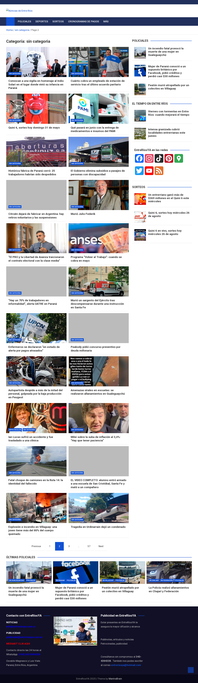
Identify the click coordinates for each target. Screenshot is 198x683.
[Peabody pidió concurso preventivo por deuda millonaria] (99, 328)
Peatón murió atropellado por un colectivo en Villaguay (168, 87)
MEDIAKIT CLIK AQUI (18, 643)
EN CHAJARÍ (154, 580)
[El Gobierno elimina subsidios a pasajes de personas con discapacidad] (99, 152)
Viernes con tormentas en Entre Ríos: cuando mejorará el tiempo (168, 113)
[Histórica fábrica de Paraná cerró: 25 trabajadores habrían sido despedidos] (36, 152)
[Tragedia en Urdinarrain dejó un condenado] (99, 508)
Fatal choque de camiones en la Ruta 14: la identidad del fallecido (35, 481)
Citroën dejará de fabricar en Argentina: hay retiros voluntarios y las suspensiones (36, 215)
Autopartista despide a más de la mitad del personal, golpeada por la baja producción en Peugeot (35, 394)
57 (89, 546)
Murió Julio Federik (83, 214)
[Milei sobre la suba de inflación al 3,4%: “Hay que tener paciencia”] (99, 418)
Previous (36, 546)
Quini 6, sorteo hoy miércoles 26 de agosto (168, 214)
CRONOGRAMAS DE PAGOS (83, 21)
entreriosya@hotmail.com (126, 665)
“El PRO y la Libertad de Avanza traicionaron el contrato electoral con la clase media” (36, 258)
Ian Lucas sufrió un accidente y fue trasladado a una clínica (30, 438)
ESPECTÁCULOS (15, 430)
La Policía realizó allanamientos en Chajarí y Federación (169, 589)
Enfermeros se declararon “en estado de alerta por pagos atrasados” (34, 348)
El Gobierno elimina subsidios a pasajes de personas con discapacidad (98, 172)
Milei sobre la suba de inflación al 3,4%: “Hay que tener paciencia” (95, 438)
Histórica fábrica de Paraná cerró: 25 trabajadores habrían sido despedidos (32, 172)
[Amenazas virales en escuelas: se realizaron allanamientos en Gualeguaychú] (99, 371)
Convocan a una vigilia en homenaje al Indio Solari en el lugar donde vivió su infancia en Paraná (36, 84)
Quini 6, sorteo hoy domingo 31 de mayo (34, 127)
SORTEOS (58, 21)
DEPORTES (42, 21)
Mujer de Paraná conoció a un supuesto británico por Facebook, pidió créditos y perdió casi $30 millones (167, 71)
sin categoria (15, 74)
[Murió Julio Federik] (99, 195)
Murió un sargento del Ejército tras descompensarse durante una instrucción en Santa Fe (97, 304)
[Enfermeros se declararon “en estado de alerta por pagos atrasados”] (36, 328)
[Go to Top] (191, 670)
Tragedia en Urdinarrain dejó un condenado (98, 527)
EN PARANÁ (60, 580)
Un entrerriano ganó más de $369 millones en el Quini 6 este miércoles (168, 198)
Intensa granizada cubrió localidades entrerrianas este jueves (166, 133)
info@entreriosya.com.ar (20, 626)
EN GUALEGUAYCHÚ (16, 580)
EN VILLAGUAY (108, 580)
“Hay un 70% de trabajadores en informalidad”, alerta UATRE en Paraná (32, 302)
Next (101, 546)
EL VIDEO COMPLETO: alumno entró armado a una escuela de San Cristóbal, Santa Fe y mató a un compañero (98, 483)
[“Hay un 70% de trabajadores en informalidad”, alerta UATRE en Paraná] (36, 281)
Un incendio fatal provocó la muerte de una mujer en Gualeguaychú (166, 52)
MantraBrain (115, 678)
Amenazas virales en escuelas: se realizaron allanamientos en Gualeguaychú (98, 392)
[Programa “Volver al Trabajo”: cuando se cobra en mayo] (99, 238)
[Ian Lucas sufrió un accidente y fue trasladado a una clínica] (36, 418)
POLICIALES (24, 21)
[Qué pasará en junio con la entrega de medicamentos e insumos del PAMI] (99, 109)
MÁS (106, 21)
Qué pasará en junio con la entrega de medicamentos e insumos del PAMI (95, 129)
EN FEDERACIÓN (167, 580)
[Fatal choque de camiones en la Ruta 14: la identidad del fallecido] (36, 461)
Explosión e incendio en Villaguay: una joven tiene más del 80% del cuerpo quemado (32, 530)
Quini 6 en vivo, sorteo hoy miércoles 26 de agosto (165, 232)
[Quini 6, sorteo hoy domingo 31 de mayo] (36, 109)
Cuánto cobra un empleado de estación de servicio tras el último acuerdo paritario (98, 82)
